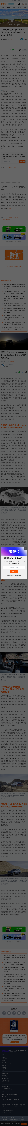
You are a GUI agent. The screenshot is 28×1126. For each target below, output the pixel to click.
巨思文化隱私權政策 (16, 575)
